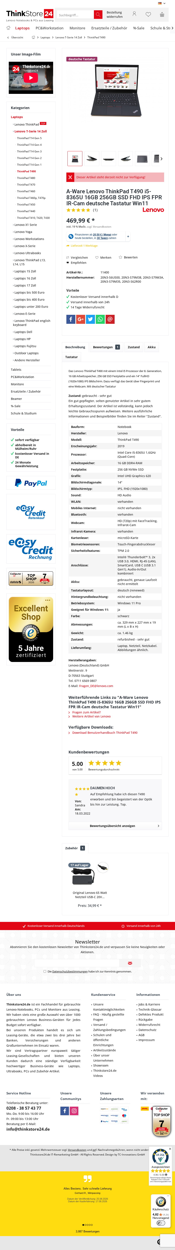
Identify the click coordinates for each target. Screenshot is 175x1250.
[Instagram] (74, 1111)
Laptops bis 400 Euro (29, 299)
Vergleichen (79, 257)
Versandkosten (77, 1150)
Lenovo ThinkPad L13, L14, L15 (29, 262)
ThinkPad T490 (26, 171)
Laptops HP (22, 339)
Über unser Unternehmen (103, 1057)
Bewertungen (105, 347)
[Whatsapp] (100, 319)
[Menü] (168, 1196)
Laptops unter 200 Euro (31, 307)
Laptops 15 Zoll (25, 271)
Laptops (17, 117)
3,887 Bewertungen (87, 1231)
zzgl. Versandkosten (99, 226)
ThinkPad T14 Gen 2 (29, 158)
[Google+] (80, 319)
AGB (141, 1035)
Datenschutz (147, 1030)
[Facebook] (70, 319)
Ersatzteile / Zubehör (26, 391)
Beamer (16, 399)
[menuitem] (115, 14)
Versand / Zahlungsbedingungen (109, 1027)
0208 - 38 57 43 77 (23, 1108)
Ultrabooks (14, 1071)
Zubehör (74, 848)
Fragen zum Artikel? (86, 712)
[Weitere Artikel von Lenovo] (153, 209)
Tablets (16, 370)
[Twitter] (90, 319)
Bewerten (130, 257)
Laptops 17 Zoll (25, 285)
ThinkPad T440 (25, 211)
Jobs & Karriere (149, 1004)
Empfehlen (78, 263)
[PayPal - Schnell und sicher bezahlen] (31, 483)
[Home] (8, 28)
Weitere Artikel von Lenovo (91, 716)
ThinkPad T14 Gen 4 (29, 145)
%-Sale (15, 406)
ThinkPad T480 (25, 178)
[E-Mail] (110, 319)
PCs (37, 1009)
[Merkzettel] (148, 16)
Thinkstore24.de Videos (105, 1073)
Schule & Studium (23, 413)
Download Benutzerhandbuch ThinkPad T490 (104, 733)
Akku (152, 347)
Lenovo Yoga (23, 232)
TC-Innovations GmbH (131, 1154)
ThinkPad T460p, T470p (30, 198)
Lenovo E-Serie (24, 314)
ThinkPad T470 (25, 184)
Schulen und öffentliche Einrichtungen (103, 1040)
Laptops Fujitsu (25, 346)
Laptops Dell (23, 332)
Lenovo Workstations (29, 239)
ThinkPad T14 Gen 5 (29, 138)
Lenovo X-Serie (24, 246)
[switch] (161, 1223)
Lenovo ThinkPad (29, 124)
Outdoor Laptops (26, 353)
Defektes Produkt (151, 1014)
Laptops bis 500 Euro (29, 292)
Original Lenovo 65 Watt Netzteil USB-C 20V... (90, 895)
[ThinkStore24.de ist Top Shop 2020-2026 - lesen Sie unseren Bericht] (162, 1121)
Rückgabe (146, 1019)
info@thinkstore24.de (28, 1129)
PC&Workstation (22, 377)
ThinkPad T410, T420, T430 (33, 218)
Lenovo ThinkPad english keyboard (31, 323)
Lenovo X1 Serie (25, 225)
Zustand (134, 347)
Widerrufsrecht (149, 1025)
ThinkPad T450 (25, 204)
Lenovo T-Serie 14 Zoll (30, 131)
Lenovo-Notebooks (19, 1009)
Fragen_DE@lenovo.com (96, 686)
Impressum (147, 1040)
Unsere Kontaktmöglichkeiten (109, 1006)
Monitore (17, 384)
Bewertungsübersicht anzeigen (112, 826)
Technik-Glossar (150, 1009)
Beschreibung (75, 347)
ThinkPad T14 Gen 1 (29, 165)
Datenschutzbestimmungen (70, 971)
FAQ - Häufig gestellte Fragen (108, 1017)
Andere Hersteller (27, 360)
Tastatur (71, 357)
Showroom (100, 1065)
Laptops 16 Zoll (25, 278)
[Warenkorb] (162, 16)
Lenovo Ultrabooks (27, 253)
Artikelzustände (104, 1050)
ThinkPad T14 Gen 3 (29, 151)
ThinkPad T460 (25, 191)
